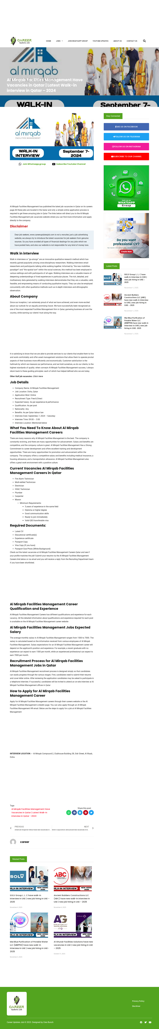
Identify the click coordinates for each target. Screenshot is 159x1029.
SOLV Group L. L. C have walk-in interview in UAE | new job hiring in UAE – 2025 (29, 898)
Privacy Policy (138, 1001)
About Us (117, 41)
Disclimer (136, 1006)
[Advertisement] (74, 17)
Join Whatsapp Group (78, 41)
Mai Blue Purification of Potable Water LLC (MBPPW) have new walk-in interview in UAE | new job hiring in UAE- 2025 (136, 323)
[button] (68, 812)
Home (48, 41)
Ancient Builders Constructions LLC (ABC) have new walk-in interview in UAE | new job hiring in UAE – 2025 (72, 898)
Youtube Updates (100, 41)
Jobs (58, 41)
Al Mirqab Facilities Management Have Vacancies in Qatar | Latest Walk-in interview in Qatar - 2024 (30, 812)
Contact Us (132, 41)
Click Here (38, 376)
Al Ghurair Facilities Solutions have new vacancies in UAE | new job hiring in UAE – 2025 (73, 945)
